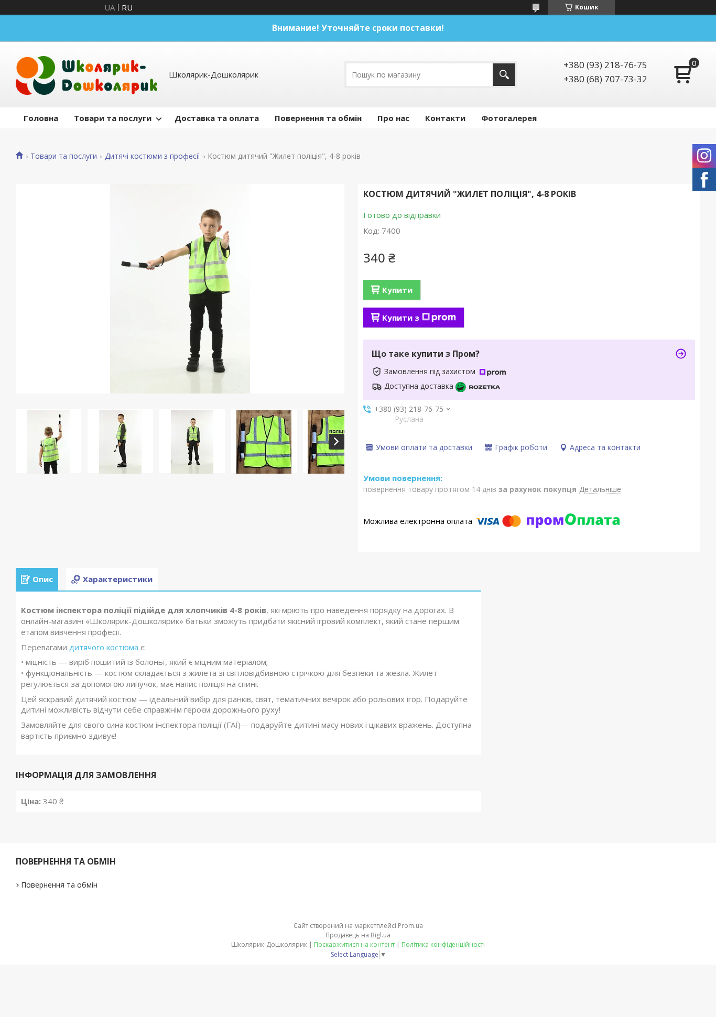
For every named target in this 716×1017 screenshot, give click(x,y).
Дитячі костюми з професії (152, 156)
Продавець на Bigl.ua (358, 935)
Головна (41, 118)
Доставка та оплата (217, 118)
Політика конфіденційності (443, 944)
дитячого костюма (103, 647)
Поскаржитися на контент (354, 944)
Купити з (400, 317)
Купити (397, 290)
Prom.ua (410, 925)
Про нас (393, 118)
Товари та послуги (112, 118)
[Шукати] (504, 74)
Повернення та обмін (318, 118)
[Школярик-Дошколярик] (86, 74)
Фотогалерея (509, 118)
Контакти (445, 118)
